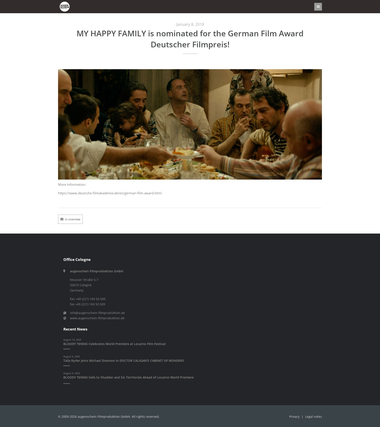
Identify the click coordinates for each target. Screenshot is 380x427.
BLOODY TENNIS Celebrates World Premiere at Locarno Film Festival (114, 344)
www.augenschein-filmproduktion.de (97, 318)
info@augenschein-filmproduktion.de (97, 313)
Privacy (294, 417)
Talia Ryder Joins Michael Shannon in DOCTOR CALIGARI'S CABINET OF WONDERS (123, 361)
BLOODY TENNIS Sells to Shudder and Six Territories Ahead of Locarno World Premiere (128, 377)
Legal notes (313, 417)
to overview (72, 219)
